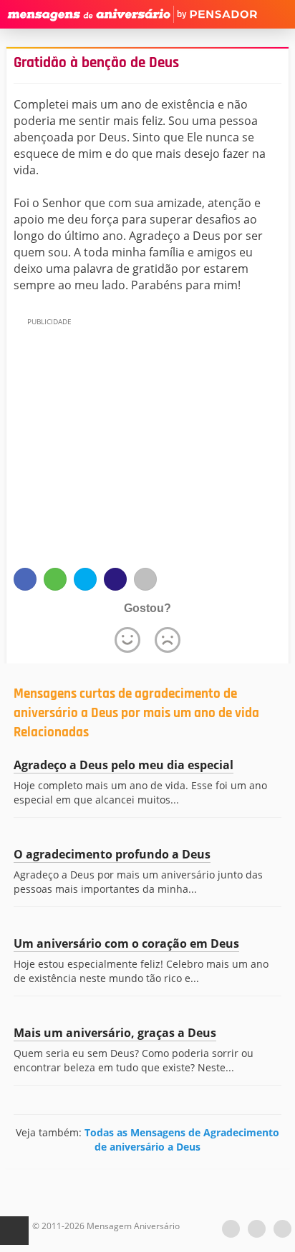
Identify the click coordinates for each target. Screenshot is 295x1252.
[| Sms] (115, 579)
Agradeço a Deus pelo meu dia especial (123, 765)
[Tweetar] (85, 579)
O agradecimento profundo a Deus (112, 854)
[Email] (145, 579)
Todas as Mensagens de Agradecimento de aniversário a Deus (181, 1139)
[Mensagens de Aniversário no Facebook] (257, 1229)
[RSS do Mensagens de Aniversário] (282, 1229)
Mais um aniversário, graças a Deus (115, 1033)
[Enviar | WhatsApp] (55, 579)
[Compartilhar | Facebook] (25, 579)
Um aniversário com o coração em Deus (126, 943)
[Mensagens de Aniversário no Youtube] (231, 1229)
